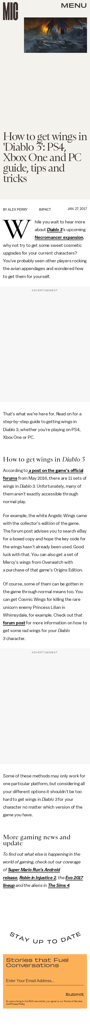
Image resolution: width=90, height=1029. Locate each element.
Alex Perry (18, 209)
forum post (14, 623)
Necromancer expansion (59, 237)
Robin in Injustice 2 (38, 877)
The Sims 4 (58, 885)
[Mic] (10, 11)
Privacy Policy (17, 1004)
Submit (75, 994)
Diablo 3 (54, 229)
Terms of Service (73, 1001)
